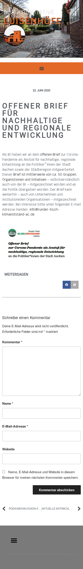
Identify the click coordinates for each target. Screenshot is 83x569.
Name (7, 403)
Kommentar (12, 341)
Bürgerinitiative (29, 12)
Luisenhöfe (33, 21)
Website (8, 449)
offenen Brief (50, 154)
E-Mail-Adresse (15, 426)
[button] (41, 68)
